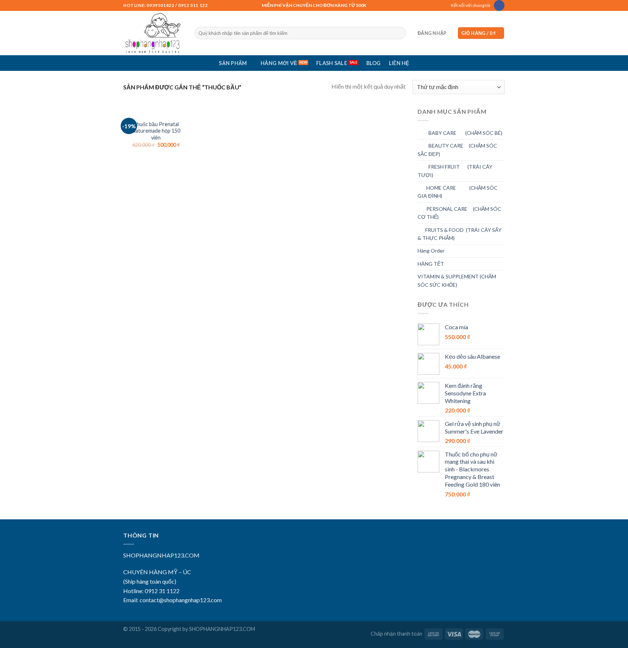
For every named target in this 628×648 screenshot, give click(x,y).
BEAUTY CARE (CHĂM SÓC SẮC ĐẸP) (457, 149)
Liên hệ (399, 63)
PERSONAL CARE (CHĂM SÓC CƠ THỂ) (459, 213)
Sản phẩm (233, 63)
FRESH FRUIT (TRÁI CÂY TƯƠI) (455, 171)
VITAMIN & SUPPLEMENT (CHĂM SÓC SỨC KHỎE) (457, 280)
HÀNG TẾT (431, 264)
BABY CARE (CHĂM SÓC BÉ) (460, 133)
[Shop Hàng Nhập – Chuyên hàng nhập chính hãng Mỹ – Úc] (153, 33)
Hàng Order (431, 250)
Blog (373, 63)
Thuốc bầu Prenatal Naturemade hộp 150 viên (156, 131)
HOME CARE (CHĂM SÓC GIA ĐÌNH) (458, 192)
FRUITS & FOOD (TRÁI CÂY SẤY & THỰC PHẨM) (460, 234)
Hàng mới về (279, 63)
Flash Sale (331, 63)
